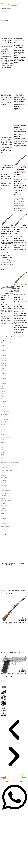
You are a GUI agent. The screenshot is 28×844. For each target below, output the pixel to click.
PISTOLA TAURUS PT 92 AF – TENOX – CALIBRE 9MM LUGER (13, 674)
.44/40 (2, 426)
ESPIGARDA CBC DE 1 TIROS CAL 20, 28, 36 (12, 652)
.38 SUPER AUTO (5, 419)
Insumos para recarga (6, 493)
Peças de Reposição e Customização (10, 462)
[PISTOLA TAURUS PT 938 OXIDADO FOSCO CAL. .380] (14, 578)
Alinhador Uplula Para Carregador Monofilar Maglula (7, 41)
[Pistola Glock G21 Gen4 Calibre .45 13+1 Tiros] (14, 549)
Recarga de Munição (6, 490)
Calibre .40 (3, 360)
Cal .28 (2, 454)
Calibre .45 (3, 365)
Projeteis (3, 398)
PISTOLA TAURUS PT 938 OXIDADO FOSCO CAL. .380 (13, 591)
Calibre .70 (3, 368)
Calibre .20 (3, 376)
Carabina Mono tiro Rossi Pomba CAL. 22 (7, 168)
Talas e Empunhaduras (6, 470)
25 (19, 336)
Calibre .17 (3, 350)
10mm (2, 439)
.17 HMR (3, 404)
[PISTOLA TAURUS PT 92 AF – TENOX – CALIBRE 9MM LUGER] (14, 664)
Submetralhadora (5, 526)
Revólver (3, 503)
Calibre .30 (3, 518)
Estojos (3, 393)
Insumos (3, 388)
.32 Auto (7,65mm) (5, 411)
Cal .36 (2, 460)
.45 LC (2, 434)
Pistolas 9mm (4, 488)
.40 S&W (3, 424)
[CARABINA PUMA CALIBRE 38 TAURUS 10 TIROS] (14, 608)
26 (21, 336)
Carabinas (3, 345)
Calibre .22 (3, 353)
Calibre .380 (4, 477)
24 (16, 336)
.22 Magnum (4, 409)
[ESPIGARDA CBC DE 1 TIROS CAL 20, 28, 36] (14, 638)
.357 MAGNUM (4, 414)
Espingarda (4, 370)
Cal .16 (2, 447)
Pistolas (3, 472)
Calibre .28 (3, 381)
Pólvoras (3, 396)
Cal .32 (2, 457)
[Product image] (7, 87)
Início (2, 20)
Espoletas (3, 391)
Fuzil (2, 386)
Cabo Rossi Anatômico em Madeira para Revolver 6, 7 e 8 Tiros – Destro (19, 43)
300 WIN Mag (4, 348)
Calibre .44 (3, 363)
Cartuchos (3, 442)
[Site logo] (14, 3)
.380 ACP (3, 421)
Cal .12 (2, 444)
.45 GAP (3, 432)
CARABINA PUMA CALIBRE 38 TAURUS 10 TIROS (14, 622)
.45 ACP (3, 429)
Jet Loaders (4, 467)
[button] (14, 730)
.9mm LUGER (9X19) (6, 437)
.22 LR (2, 406)
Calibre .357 (4, 355)
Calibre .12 (3, 373)
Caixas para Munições (6, 342)
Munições (3, 401)
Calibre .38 (3, 358)
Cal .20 (2, 449)
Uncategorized (4, 528)
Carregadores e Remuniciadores (9, 465)
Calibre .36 (3, 383)
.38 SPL (3, 416)
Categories (4, 17)
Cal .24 (2, 452)
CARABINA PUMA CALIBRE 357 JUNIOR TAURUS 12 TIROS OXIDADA (20, 172)
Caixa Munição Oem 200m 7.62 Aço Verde (6, 97)
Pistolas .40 (4, 485)
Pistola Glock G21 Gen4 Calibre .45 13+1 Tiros (12, 563)
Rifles (2, 513)
